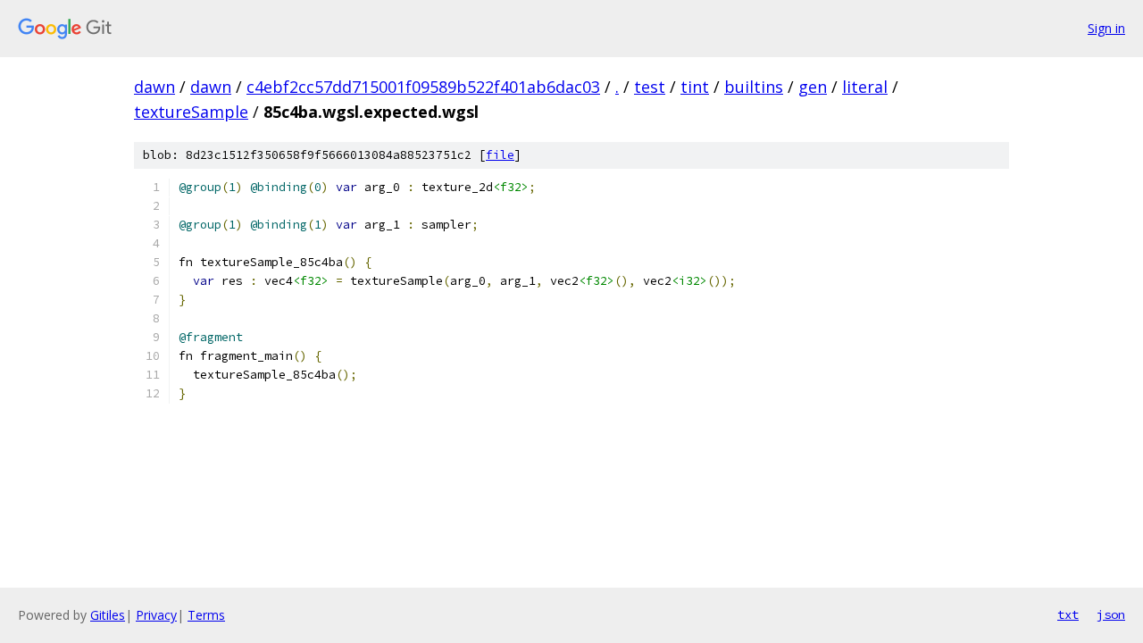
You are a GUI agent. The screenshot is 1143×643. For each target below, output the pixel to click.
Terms (206, 614)
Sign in (1106, 28)
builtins (753, 86)
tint (694, 86)
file (500, 155)
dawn (154, 86)
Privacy (156, 614)
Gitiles (107, 614)
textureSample (191, 111)
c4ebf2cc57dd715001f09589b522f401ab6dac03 (423, 86)
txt (1068, 614)
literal (865, 86)
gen (812, 86)
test (649, 86)
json (1111, 614)
